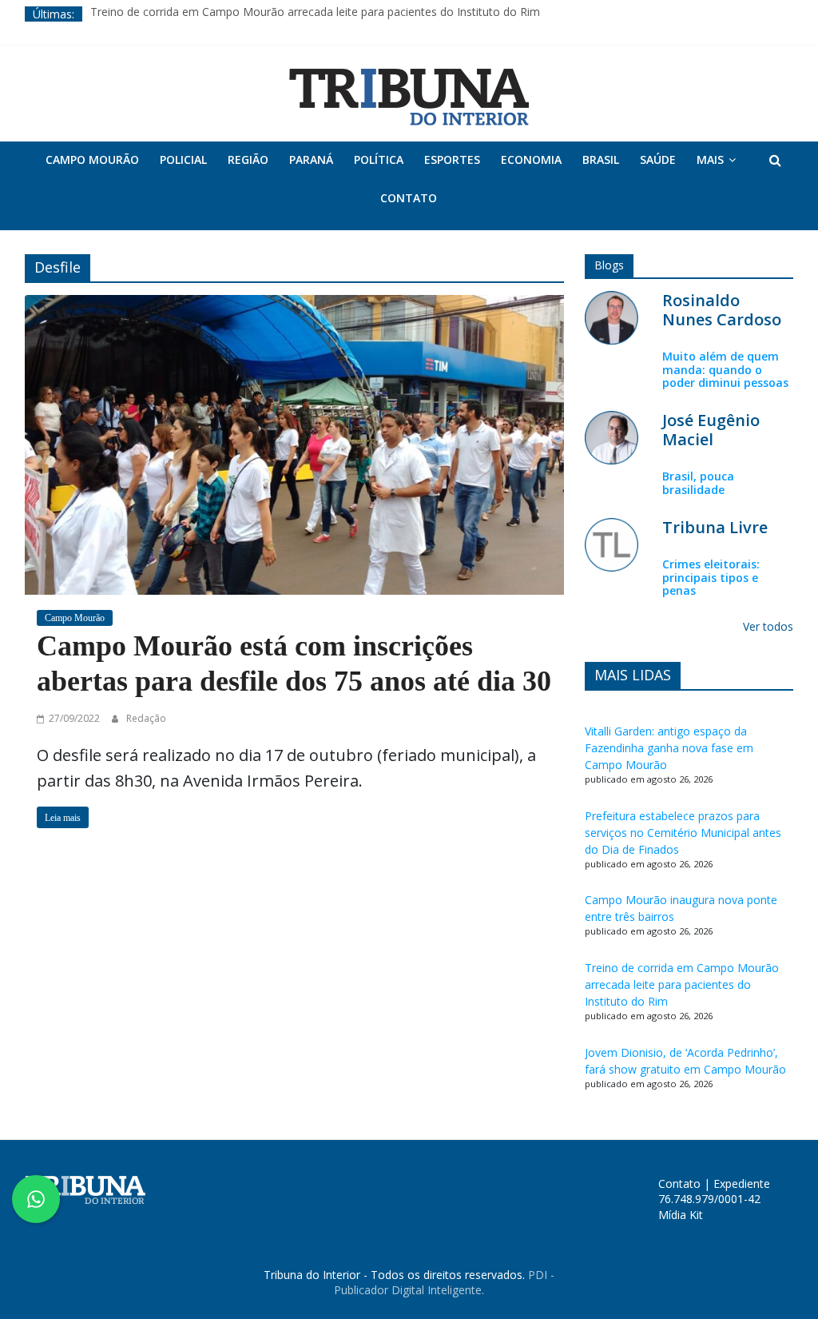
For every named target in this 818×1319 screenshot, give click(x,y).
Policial (183, 159)
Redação (146, 718)
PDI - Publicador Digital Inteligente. (444, 1282)
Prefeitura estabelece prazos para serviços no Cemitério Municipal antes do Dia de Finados (683, 832)
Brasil (600, 159)
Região (248, 159)
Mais (710, 159)
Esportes (452, 159)
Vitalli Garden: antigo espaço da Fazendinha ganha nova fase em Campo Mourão (669, 747)
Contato (408, 197)
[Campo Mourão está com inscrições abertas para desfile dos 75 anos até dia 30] (294, 443)
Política (378, 159)
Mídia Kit (680, 1214)
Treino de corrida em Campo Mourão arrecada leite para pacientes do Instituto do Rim (315, 14)
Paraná (311, 159)
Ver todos (768, 626)
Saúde (658, 159)
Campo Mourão (92, 159)
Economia (531, 159)
